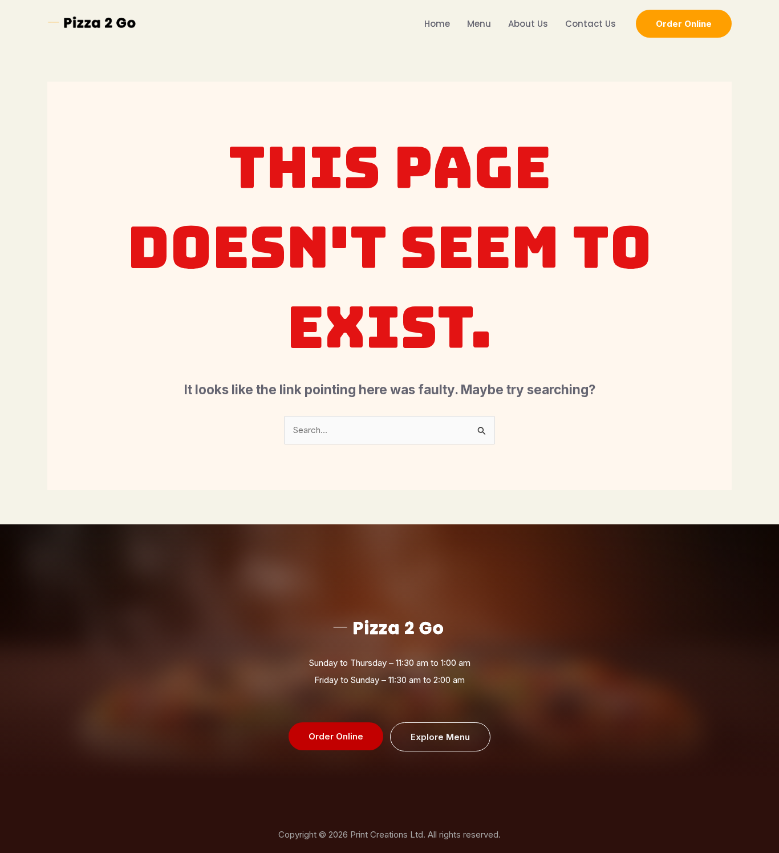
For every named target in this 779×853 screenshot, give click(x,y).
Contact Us (590, 24)
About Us (528, 24)
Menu (479, 24)
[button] (684, 24)
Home (437, 24)
